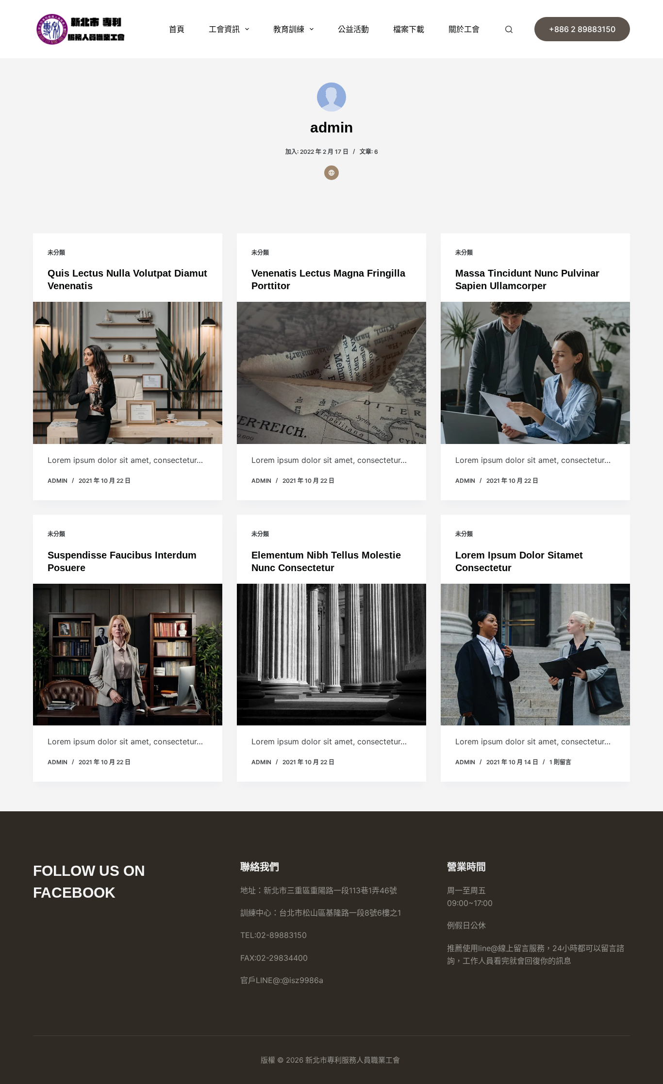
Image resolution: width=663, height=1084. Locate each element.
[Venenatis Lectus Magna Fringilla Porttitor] (331, 372)
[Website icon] (331, 172)
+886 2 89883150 (582, 29)
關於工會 (464, 29)
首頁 (176, 29)
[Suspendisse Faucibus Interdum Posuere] (127, 654)
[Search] (509, 29)
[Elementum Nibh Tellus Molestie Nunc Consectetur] (331, 654)
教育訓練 (288, 29)
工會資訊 (224, 29)
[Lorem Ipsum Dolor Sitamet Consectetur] (535, 654)
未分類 (56, 252)
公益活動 (353, 29)
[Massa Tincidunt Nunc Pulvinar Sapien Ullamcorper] (535, 372)
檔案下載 (408, 29)
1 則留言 (560, 762)
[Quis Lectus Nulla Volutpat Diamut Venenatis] (127, 372)
